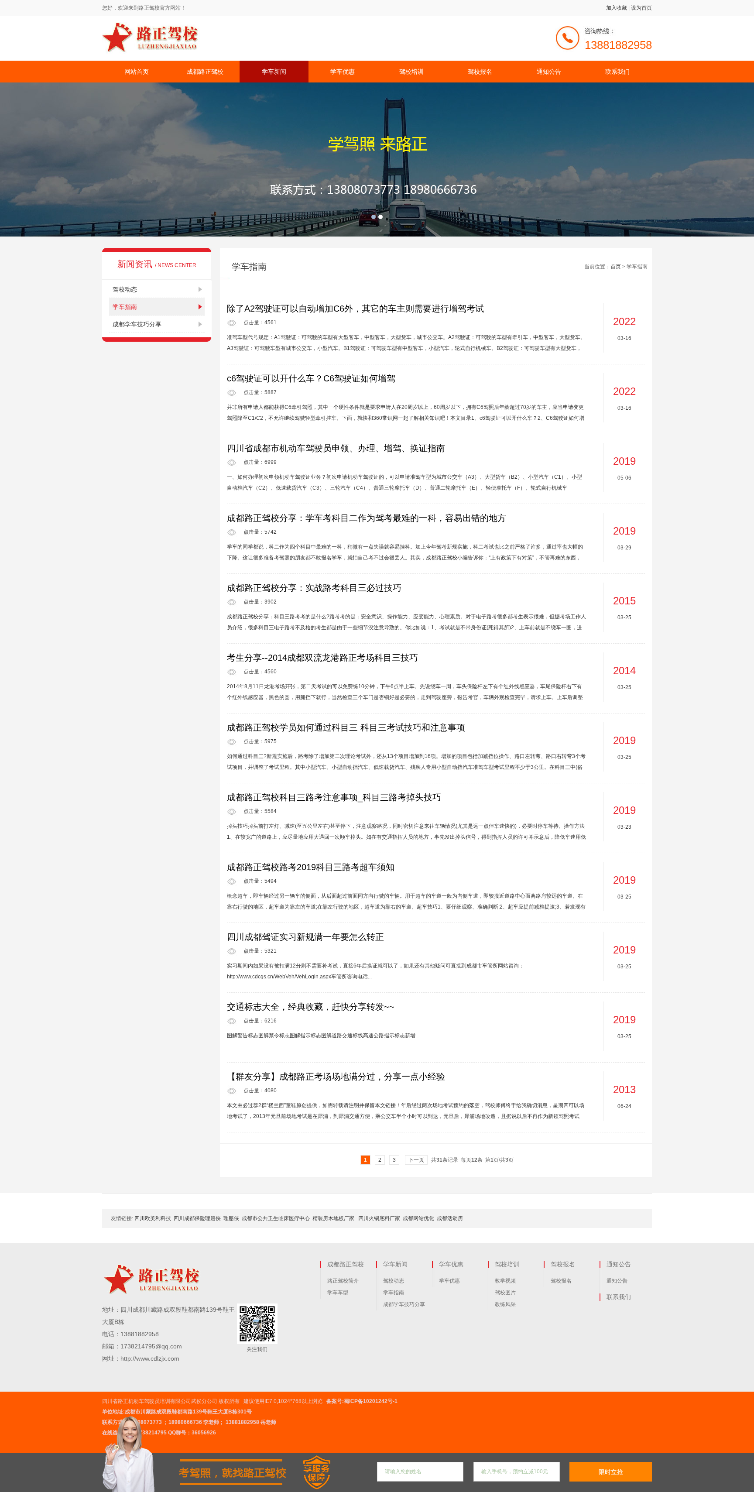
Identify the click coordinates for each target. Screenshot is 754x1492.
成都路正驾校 (205, 71)
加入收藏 (616, 8)
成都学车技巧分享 (137, 324)
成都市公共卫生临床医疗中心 (276, 1218)
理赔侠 (231, 1218)
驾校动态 (125, 289)
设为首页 (641, 8)
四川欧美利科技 (152, 1218)
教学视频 (505, 1281)
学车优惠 (342, 71)
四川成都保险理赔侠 (197, 1218)
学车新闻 (274, 71)
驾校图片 (505, 1293)
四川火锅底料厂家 (379, 1218)
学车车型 (337, 1293)
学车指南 (125, 306)
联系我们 (617, 71)
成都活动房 (450, 1218)
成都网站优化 (418, 1218)
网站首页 (136, 71)
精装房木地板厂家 (334, 1218)
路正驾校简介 (343, 1281)
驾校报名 (480, 71)
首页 (615, 267)
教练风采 (505, 1304)
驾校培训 (411, 71)
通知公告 (549, 71)
